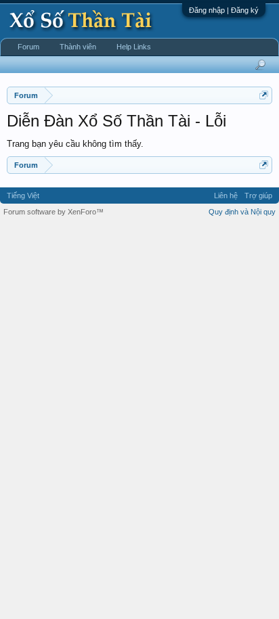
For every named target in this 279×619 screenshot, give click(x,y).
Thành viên (78, 47)
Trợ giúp (258, 195)
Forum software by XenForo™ (53, 212)
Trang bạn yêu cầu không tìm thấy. (75, 144)
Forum (28, 47)
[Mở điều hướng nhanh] (263, 95)
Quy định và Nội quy (242, 212)
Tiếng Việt (23, 195)
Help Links (133, 47)
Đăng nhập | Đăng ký (224, 10)
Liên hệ (226, 195)
